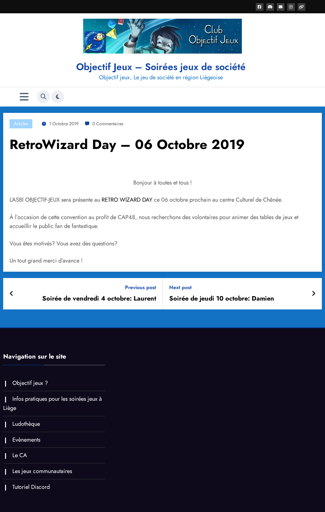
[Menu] (24, 97)
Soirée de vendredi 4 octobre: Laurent (99, 298)
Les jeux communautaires (42, 471)
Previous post (140, 287)
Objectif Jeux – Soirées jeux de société (161, 67)
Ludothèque (26, 424)
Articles (21, 123)
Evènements (26, 440)
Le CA (19, 455)
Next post (180, 287)
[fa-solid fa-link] (301, 7)
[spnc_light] (57, 96)
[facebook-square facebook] (259, 7)
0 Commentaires (107, 123)
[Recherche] (43, 96)
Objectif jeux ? (30, 383)
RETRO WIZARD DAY (127, 200)
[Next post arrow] (313, 294)
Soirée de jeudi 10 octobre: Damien (221, 298)
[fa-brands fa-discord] (270, 7)
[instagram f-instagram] (291, 7)
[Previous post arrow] (12, 294)
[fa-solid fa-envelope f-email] (280, 7)
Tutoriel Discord (31, 487)
